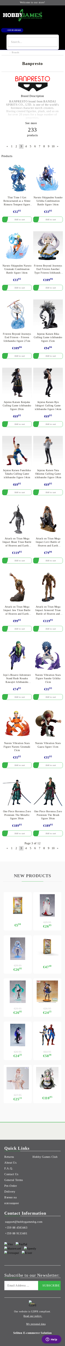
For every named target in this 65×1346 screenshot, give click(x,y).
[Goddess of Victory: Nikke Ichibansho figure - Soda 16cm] (47, 1078)
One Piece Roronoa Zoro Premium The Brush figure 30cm (48, 815)
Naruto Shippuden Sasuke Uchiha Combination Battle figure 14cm (48, 201)
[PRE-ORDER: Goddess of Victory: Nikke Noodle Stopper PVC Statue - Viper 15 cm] (17, 1078)
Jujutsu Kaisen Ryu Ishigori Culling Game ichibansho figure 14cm (48, 406)
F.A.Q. (8, 1168)
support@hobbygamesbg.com (23, 1221)
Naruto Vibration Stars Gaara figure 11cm (48, 745)
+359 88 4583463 (14, 30)
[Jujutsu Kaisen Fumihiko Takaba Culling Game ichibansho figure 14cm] (17, 450)
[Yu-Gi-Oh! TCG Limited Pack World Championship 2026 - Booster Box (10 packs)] (47, 946)
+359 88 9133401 (16, 1233)
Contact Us (11, 1174)
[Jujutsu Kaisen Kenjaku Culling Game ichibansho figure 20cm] (17, 382)
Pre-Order (10, 1185)
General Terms (13, 1180)
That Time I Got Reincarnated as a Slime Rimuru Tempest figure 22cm (17, 201)
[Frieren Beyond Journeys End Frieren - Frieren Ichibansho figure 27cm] (17, 314)
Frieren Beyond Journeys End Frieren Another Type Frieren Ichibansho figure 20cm (48, 269)
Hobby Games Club (45, 1156)
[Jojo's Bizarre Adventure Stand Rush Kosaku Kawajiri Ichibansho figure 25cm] (17, 655)
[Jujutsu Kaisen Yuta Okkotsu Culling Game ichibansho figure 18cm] (48, 450)
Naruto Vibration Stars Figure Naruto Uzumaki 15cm (17, 747)
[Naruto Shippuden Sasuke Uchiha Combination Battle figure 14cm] (48, 177)
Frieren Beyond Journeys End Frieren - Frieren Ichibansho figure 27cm (17, 337)
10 (53, 146)
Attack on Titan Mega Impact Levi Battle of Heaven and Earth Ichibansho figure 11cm (48, 542)
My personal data (36, 1324)
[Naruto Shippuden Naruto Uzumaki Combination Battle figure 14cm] (17, 246)
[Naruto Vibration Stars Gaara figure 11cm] (48, 723)
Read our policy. (32, 1316)
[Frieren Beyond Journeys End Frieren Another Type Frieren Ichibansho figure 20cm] (48, 246)
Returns (9, 1156)
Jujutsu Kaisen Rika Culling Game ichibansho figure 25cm (48, 337)
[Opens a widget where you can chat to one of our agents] (51, 1339)
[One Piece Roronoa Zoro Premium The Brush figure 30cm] (48, 791)
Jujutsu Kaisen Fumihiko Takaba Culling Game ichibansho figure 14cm (17, 474)
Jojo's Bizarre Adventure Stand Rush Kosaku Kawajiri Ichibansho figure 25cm (17, 679)
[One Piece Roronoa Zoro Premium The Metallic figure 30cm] (17, 791)
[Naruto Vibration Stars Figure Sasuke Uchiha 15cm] (48, 655)
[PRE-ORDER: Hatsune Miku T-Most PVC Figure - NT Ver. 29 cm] (17, 992)
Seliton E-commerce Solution (32, 1332)
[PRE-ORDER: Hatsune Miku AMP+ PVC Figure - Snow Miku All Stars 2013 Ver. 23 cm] (47, 905)
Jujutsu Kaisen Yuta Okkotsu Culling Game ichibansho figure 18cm (48, 474)
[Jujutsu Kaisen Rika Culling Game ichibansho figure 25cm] (48, 314)
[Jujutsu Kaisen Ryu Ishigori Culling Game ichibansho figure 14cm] (48, 382)
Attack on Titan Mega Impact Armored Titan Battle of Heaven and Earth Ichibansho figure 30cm (48, 610)
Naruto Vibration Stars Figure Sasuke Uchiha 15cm (48, 678)
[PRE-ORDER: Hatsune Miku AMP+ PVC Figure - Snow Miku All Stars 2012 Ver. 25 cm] (17, 948)
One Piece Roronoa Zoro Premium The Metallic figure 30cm (17, 815)
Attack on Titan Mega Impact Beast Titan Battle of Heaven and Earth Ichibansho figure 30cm (17, 542)
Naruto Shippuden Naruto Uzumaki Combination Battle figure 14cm (17, 269)
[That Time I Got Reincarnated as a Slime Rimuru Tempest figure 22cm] (17, 177)
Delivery (9, 1191)
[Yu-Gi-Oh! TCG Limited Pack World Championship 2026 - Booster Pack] (17, 905)
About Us (10, 1162)
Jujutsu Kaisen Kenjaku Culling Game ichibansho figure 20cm (17, 406)
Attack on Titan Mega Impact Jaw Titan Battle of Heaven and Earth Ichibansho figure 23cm (17, 610)
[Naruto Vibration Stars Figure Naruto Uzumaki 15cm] (17, 723)
